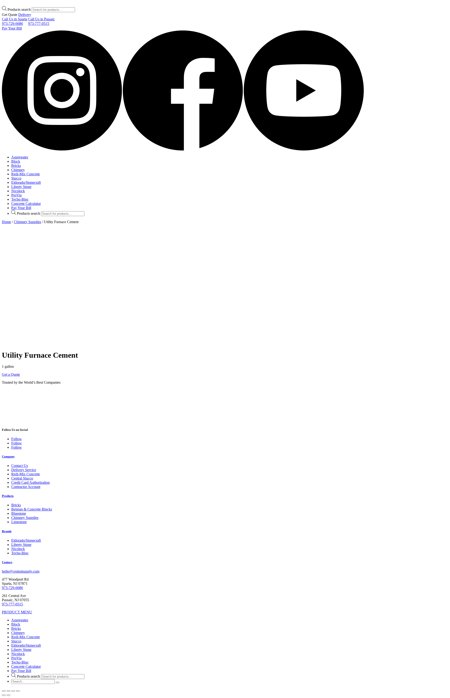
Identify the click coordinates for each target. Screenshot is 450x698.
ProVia (16, 195)
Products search (19, 9)
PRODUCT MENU (17, 612)
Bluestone (18, 513)
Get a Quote (11, 374)
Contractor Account (25, 487)
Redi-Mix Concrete (25, 174)
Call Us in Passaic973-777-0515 (41, 21)
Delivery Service (23, 470)
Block (15, 161)
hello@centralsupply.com (20, 571)
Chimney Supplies (27, 222)
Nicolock (18, 191)
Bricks (16, 166)
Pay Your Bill (12, 28)
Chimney (18, 170)
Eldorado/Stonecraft (26, 182)
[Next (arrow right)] (8, 695)
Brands (6, 531)
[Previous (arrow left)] (4, 695)
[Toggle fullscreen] (13, 691)
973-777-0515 (12, 604)
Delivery (24, 15)
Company (8, 456)
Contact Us (19, 466)
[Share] (8, 691)
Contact (7, 562)
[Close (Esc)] (4, 691)
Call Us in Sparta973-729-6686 (14, 21)
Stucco (16, 178)
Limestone (19, 522)
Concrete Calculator (26, 204)
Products (8, 496)
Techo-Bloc (20, 199)
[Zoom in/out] (18, 691)
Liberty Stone (21, 187)
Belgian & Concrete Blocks (31, 509)
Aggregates (19, 157)
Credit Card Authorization (30, 482)
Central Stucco (22, 478)
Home (6, 222)
